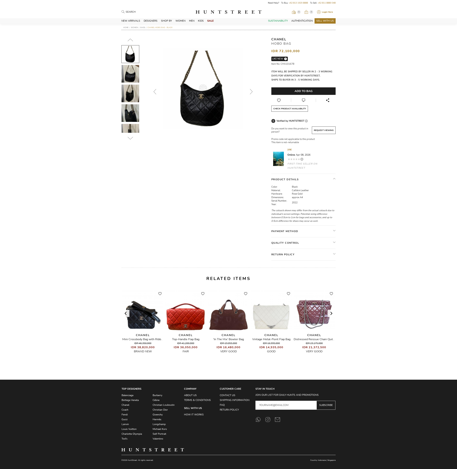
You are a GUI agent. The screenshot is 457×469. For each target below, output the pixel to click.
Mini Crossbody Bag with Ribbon (143, 339)
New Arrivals (130, 21)
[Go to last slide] (125, 313)
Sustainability (278, 21)
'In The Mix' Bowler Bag (228, 339)
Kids (201, 21)
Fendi (125, 414)
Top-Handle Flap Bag (185, 339)
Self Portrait (159, 434)
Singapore (331, 460)
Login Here (327, 12)
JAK (289, 149)
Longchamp (159, 424)
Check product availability (289, 108)
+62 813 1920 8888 (298, 2)
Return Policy (229, 409)
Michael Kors (160, 429)
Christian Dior (160, 409)
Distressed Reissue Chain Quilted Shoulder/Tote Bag (328, 339)
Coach (125, 409)
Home (126, 27)
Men (191, 21)
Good (271, 351)
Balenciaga (127, 395)
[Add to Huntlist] (279, 100)
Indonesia (322, 460)
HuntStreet (228, 12)
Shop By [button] (166, 21)
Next (251, 91)
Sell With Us (325, 21)
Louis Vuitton (129, 429)
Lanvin (125, 424)
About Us (190, 395)
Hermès (157, 419)
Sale (210, 21)
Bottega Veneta (130, 400)
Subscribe (326, 405)
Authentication (302, 21)
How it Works (194, 414)
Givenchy (158, 414)
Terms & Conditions (197, 400)
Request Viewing (324, 130)
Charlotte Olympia (132, 434)
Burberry (157, 395)
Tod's (124, 438)
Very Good (228, 351)
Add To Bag (304, 91)
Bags (142, 27)
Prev (154, 91)
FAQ (222, 405)
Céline (156, 400)
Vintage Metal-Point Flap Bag (271, 339)
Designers (150, 21)
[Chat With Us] (303, 100)
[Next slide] (331, 313)
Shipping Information (234, 400)
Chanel (278, 39)
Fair (186, 351)
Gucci (124, 419)
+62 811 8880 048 (327, 2)
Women (180, 21)
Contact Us (227, 395)
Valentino (158, 438)
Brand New (143, 351)
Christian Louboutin (164, 405)
